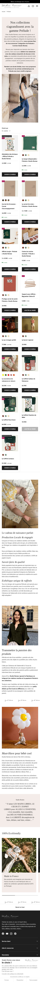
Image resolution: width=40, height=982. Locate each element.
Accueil (3, 11)
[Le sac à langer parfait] (10, 324)
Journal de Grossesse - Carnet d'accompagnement (9, 206)
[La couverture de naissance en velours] (10, 363)
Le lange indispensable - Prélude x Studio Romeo (29, 160)
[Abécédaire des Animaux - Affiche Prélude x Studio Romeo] (10, 143)
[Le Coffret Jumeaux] (10, 443)
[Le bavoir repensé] (30, 324)
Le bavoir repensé (27, 340)
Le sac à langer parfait (9, 340)
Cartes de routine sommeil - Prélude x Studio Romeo (28, 253)
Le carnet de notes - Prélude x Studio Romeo (29, 205)
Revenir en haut (20, 907)
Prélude (9, 11)
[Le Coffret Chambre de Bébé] (30, 404)
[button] (33, 6)
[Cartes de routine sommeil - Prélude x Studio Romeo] (30, 236)
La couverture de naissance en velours (8, 380)
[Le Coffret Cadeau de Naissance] (30, 363)
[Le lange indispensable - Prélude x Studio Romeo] (30, 143)
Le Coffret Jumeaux (8, 459)
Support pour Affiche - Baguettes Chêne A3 (29, 295)
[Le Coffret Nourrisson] (10, 404)
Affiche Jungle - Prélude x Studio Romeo (9, 252)
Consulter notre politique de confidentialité (12, 974)
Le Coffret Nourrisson (9, 420)
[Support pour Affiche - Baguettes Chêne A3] (30, 283)
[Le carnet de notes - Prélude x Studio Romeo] (30, 188)
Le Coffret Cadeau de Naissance (28, 380)
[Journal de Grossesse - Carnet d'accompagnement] (10, 188)
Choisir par (5, 128)
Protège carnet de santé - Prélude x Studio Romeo (10, 300)
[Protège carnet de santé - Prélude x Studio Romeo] (10, 283)
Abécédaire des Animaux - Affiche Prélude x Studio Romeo (10, 156)
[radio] (23, 155)
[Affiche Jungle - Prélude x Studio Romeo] (10, 236)
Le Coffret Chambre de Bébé (29, 416)
